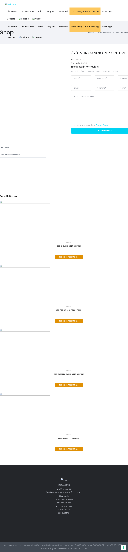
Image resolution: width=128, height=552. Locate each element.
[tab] (23, 147)
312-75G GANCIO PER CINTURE (68, 310)
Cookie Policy (61, 548)
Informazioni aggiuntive (10, 154)
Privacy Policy (102, 125)
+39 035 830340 (64, 502)
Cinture (84, 63)
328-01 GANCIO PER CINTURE (69, 246)
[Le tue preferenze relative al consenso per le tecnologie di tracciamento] (123, 547)
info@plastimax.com (64, 499)
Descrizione (5, 147)
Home (91, 33)
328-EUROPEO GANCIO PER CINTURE (69, 374)
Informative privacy (78, 548)
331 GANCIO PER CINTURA (68, 438)
